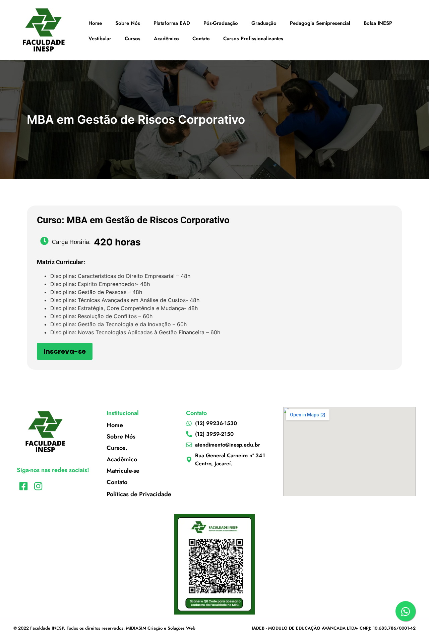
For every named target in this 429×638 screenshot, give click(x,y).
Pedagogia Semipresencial (320, 23)
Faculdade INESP (47, 628)
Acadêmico (166, 38)
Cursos (132, 38)
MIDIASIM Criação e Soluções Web (160, 628)
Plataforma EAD (172, 23)
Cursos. (117, 448)
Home (95, 23)
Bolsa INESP (378, 23)
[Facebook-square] (23, 486)
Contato (201, 38)
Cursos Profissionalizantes (253, 38)
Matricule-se (123, 470)
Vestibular (99, 38)
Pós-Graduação (220, 23)
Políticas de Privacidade (139, 494)
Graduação (264, 23)
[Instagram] (38, 486)
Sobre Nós (127, 23)
